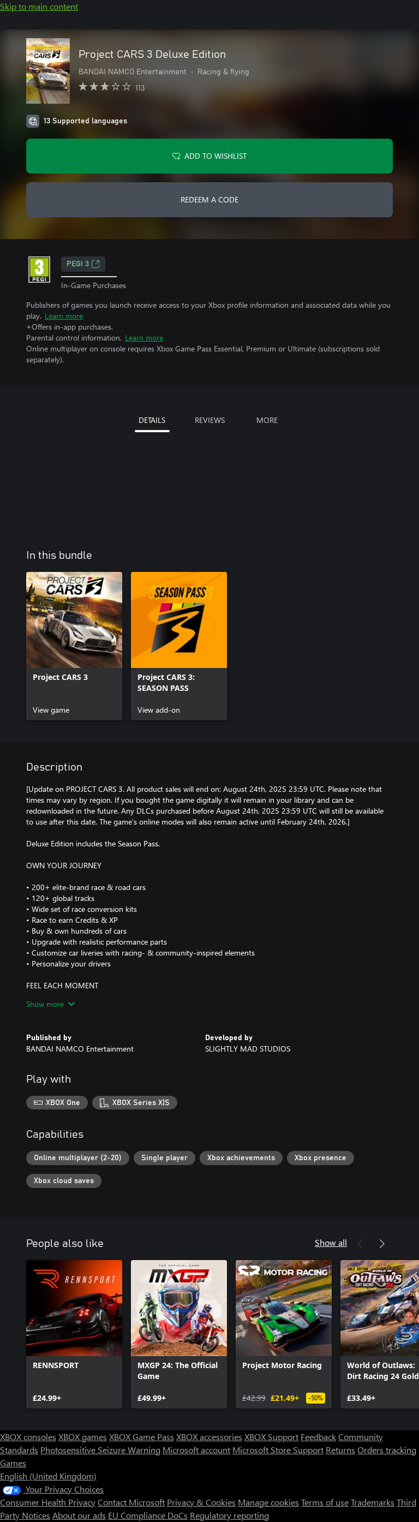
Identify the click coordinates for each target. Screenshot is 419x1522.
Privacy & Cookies (201, 1502)
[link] (74, 646)
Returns (340, 1449)
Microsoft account (196, 1449)
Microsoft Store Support (278, 1449)
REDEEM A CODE (209, 199)
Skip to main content (39, 6)
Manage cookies (268, 1502)
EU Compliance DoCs (148, 1515)
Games (13, 1463)
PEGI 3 (78, 264)
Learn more (64, 316)
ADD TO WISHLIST (215, 156)
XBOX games (82, 1436)
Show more (45, 1004)
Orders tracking (386, 1449)
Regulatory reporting (229, 1515)
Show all (331, 1242)
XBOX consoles (28, 1436)
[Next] (382, 1243)
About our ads (79, 1515)
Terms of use (325, 1502)
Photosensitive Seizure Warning (100, 1449)
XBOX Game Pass (141, 1436)
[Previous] (360, 1243)
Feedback (318, 1436)
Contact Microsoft (131, 1502)
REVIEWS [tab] (210, 420)
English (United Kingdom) (48, 1476)
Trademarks (372, 1502)
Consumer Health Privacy (47, 1502)
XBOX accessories (209, 1436)
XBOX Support (271, 1436)
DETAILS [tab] (152, 420)
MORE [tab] (267, 420)
